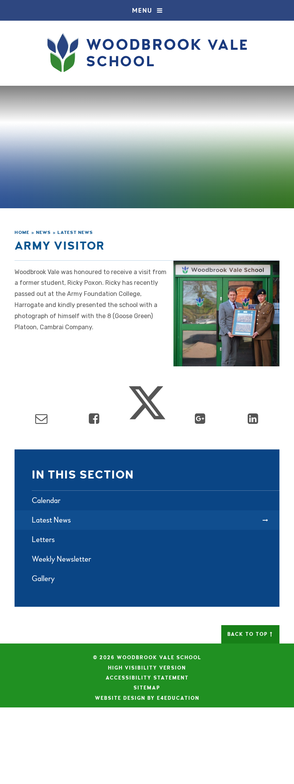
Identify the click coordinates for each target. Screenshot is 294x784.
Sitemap (147, 688)
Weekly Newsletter (61, 559)
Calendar (46, 500)
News (43, 232)
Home (22, 232)
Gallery (43, 578)
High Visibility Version (147, 668)
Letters (43, 539)
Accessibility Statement (147, 678)
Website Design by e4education (147, 698)
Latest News (75, 232)
